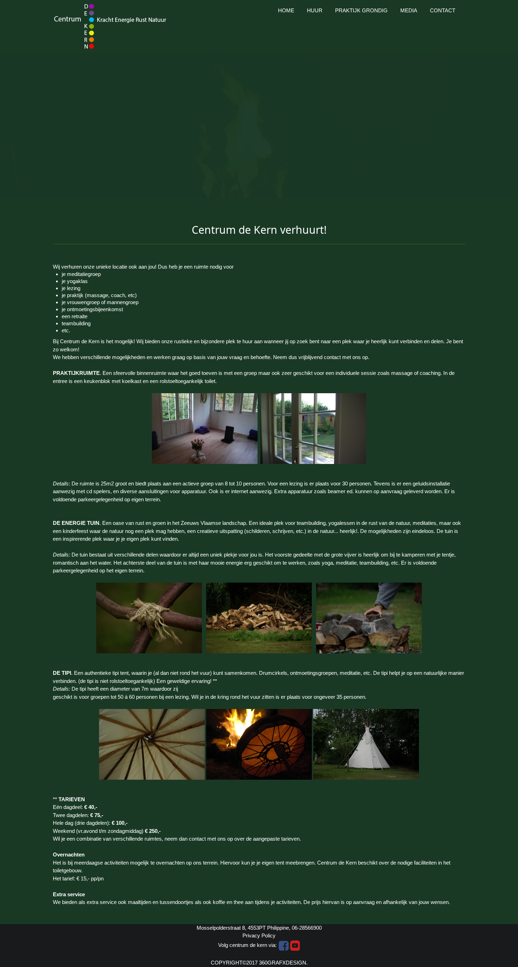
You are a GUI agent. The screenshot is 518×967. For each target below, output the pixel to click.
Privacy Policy (259, 935)
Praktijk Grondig (361, 10)
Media (408, 10)
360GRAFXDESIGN (282, 963)
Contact (442, 10)
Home (286, 10)
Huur (314, 10)
